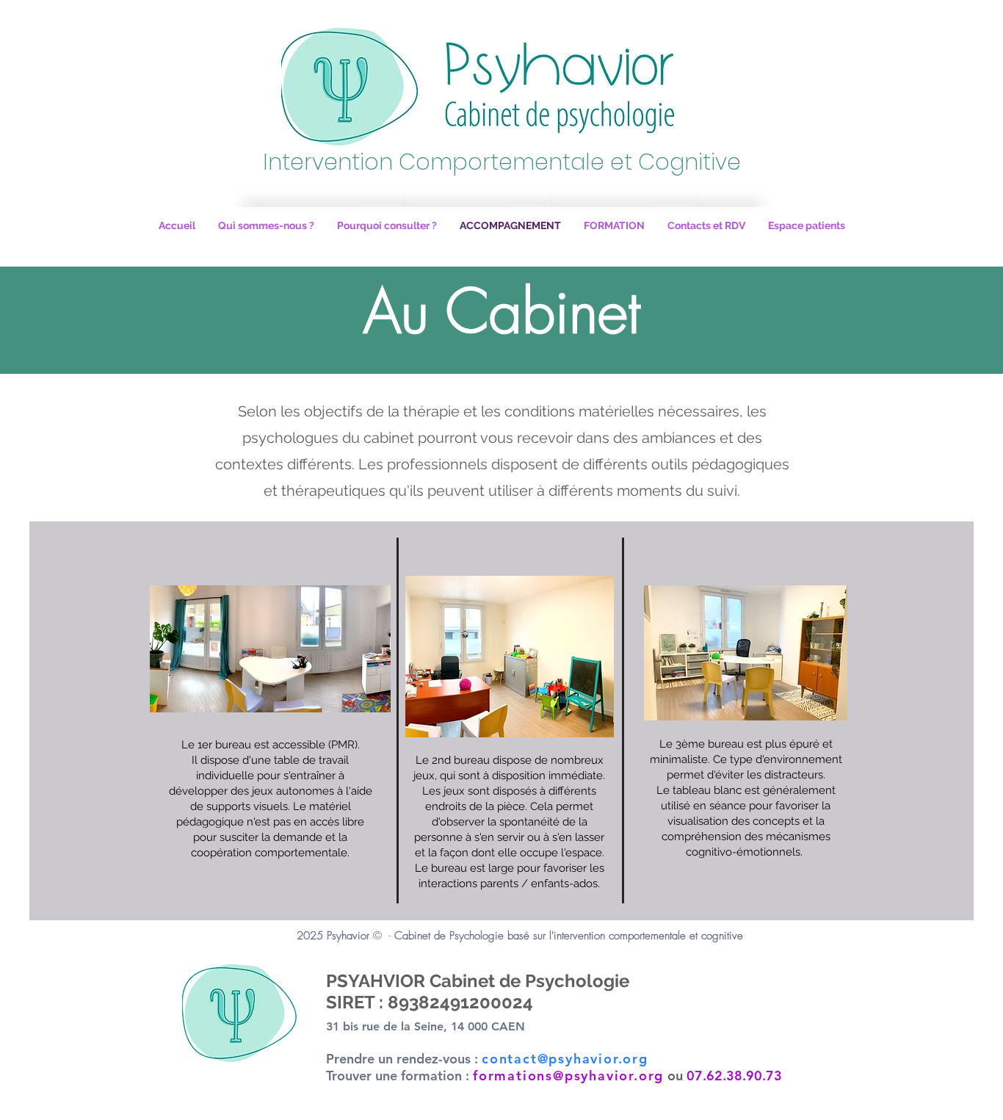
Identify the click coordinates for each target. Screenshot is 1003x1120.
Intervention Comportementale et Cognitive (502, 162)
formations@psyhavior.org (568, 1075)
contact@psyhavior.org (565, 1058)
